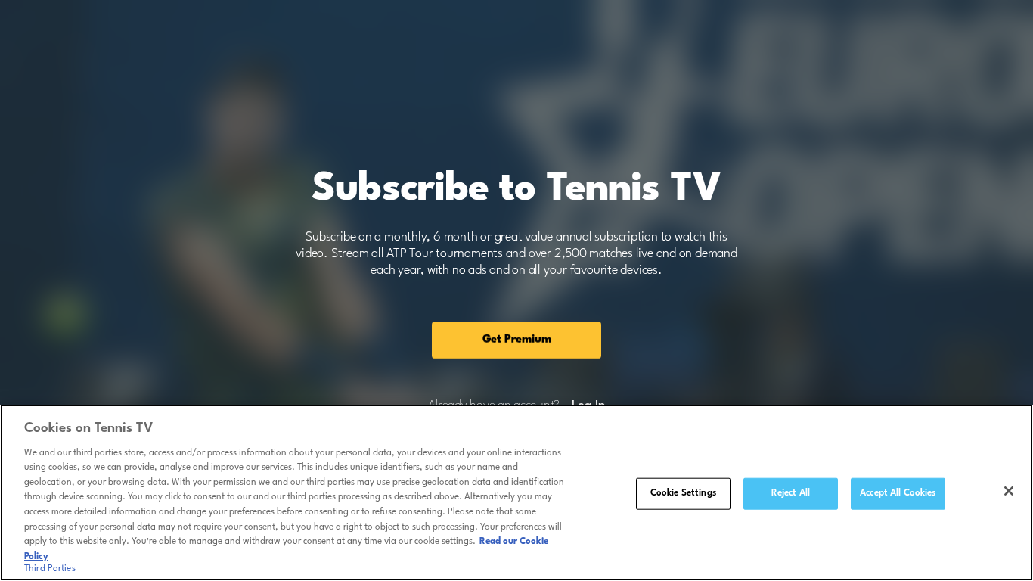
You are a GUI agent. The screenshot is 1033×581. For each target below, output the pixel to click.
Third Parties (50, 568)
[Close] (1008, 491)
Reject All (790, 493)
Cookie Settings (683, 493)
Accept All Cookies (897, 493)
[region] (516, 493)
